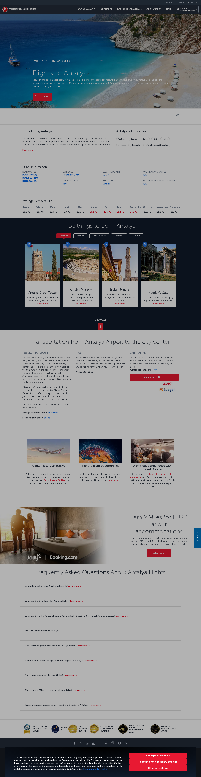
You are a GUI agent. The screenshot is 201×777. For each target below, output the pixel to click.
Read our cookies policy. (95, 769)
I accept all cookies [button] (158, 755)
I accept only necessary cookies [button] (158, 761)
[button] (158, 768)
